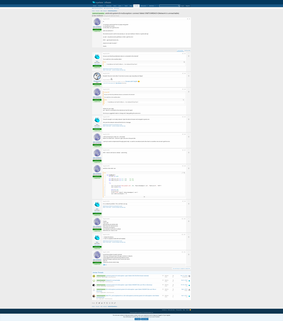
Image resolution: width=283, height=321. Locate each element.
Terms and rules (171, 309)
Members (151, 5)
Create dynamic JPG (111, 83)
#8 (185, 166)
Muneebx (98, 286)
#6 (185, 134)
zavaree (98, 292)
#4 (185, 89)
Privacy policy (179, 309)
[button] (101, 5)
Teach (126, 5)
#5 (185, 116)
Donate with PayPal (131, 81)
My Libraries (118, 83)
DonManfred (97, 81)
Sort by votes (187, 50)
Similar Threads (115, 15)
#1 (189, 19)
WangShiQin (98, 277)
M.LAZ (97, 281)
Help (184, 309)
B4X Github (116, 8)
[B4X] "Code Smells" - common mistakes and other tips (114, 70)
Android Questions (112, 277)
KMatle (186, 290)
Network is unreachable (113, 280)
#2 (185, 53)
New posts (143, 5)
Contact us (164, 309)
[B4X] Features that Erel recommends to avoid (112, 68)
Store (114, 5)
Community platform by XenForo (141, 312)
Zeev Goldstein (98, 16)
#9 (185, 201)
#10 (185, 218)
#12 (185, 252)
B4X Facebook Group (108, 8)
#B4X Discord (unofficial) (97, 8)
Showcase (108, 5)
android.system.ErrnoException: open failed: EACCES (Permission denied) (127, 275)
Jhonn (97, 298)
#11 (185, 234)
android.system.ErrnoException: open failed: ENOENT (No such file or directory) (129, 285)
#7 (185, 150)
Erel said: (106, 92)
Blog (131, 5)
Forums (136, 5)
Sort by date (180, 50)
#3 (185, 73)
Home (94, 5)
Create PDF (105, 83)
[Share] (188, 19)
